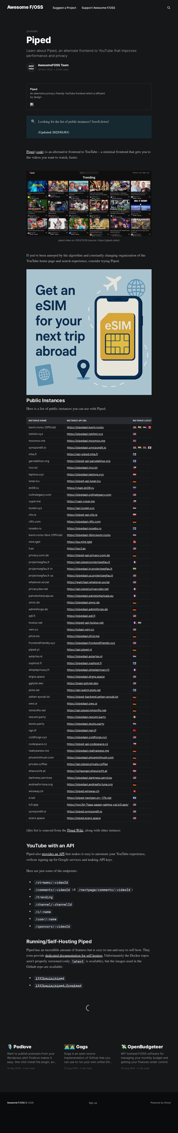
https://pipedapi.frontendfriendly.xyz (91, 643)
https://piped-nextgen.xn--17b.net (89, 798)
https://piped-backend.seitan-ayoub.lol (92, 696)
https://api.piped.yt (79, 649)
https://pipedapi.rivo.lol (82, 467)
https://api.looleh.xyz (81, 508)
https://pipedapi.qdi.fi (81, 616)
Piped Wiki (75, 830)
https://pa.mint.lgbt (79, 542)
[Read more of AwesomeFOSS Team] (31, 67)
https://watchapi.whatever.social (88, 582)
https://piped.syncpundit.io (84, 811)
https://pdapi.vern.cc (80, 629)
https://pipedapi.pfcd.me (83, 636)
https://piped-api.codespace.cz (87, 744)
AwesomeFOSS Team (53, 65)
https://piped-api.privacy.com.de (88, 555)
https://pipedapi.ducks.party (85, 723)
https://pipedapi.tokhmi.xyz (85, 434)
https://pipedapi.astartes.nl (84, 656)
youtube (31, 31)
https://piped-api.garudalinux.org (88, 461)
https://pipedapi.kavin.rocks (85, 427)
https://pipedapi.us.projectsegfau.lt (90, 575)
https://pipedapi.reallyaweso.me (88, 750)
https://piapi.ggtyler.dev (82, 683)
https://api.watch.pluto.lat (84, 690)
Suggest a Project (64, 7)
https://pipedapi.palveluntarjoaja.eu (90, 595)
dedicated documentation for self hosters (74, 955)
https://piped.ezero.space (84, 818)
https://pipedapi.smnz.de (83, 602)
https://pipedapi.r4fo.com (84, 521)
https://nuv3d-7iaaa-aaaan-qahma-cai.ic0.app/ (97, 804)
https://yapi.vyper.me (81, 501)
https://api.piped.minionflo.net (86, 710)
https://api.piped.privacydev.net (88, 589)
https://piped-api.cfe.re (82, 514)
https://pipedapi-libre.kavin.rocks (89, 535)
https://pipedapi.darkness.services (89, 777)
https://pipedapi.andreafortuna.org (90, 784)
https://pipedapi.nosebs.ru (84, 528)
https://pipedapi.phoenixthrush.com (90, 757)
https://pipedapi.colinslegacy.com (89, 494)
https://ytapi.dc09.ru (80, 488)
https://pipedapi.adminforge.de (87, 609)
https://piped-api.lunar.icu (84, 481)
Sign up (93, 1102)
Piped (30, 151)
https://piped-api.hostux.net (85, 622)
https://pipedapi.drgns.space (86, 676)
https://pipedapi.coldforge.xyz (87, 737)
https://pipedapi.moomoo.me (86, 440)
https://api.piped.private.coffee (87, 764)
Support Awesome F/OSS (98, 7)
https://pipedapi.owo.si (82, 703)
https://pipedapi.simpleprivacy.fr (88, 670)
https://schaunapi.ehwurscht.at (87, 771)
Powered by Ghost (161, 1102)
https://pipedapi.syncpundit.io (86, 447)
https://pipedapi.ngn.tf (81, 730)
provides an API (53, 853)
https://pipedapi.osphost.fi (84, 663)
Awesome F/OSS (25, 7)
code (40, 151)
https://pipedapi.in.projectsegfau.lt (89, 568)
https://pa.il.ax (76, 548)
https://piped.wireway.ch (83, 791)
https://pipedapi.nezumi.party (86, 717)
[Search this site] (169, 7)
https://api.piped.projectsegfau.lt (88, 562)
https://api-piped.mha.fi (82, 454)
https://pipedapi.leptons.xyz (85, 474)
